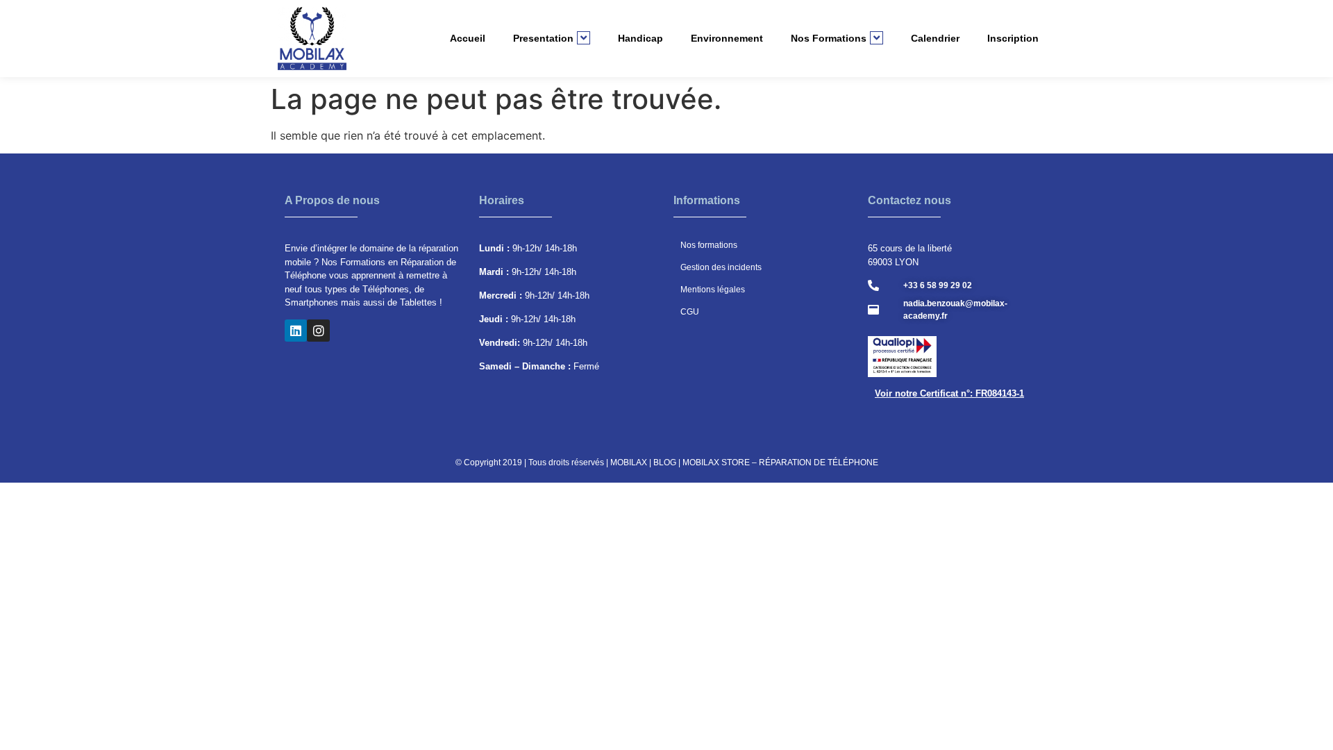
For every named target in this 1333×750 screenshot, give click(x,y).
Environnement (727, 38)
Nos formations (708, 245)
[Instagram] (318, 330)
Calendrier (935, 38)
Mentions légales (712, 289)
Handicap (640, 38)
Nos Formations (828, 38)
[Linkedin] (296, 330)
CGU (689, 312)
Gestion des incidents (721, 267)
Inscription (1013, 38)
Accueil (467, 38)
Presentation (543, 38)
